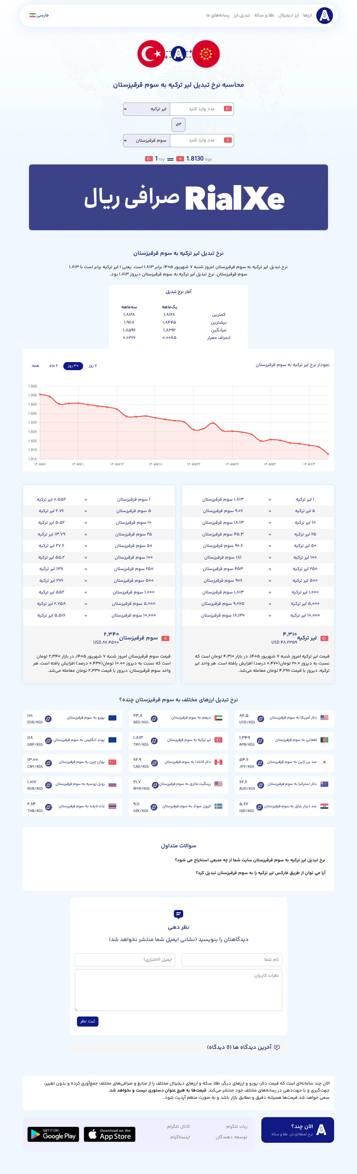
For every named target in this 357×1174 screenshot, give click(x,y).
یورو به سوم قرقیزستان (86, 717)
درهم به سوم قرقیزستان (191, 717)
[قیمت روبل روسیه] (112, 784)
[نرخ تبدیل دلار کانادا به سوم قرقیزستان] (154, 763)
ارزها (307, 15)
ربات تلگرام (236, 1126)
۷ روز (93, 366)
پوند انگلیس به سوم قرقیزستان (79, 740)
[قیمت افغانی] (324, 740)
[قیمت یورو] (112, 718)
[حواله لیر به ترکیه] (178, 197)
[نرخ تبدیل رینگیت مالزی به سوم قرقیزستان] (155, 785)
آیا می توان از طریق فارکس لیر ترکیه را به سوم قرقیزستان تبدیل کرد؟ (260, 873)
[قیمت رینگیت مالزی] (218, 784)
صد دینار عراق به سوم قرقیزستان (290, 806)
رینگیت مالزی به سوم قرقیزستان (185, 784)
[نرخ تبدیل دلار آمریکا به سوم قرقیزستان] (260, 719)
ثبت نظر (87, 1021)
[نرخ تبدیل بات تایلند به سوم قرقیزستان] (48, 807)
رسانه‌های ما (218, 15)
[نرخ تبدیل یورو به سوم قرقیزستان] (48, 719)
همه (35, 366)
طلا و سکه (264, 15)
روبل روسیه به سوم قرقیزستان (80, 784)
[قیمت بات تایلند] (112, 806)
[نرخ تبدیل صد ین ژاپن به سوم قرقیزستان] (260, 763)
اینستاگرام (180, 1137)
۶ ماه (53, 366)
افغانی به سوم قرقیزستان (296, 740)
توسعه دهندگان (231, 1137)
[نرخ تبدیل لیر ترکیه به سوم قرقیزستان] (154, 741)
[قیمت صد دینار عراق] (324, 806)
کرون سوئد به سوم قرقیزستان (186, 806)
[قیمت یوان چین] (112, 762)
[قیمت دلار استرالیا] (324, 784)
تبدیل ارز (242, 15)
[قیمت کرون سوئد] (218, 806)
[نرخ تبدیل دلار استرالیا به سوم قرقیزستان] (260, 785)
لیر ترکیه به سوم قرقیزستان (189, 740)
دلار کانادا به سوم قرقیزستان (188, 762)
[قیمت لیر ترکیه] (218, 740)
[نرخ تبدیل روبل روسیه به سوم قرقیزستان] (48, 785)
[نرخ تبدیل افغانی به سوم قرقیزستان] (260, 741)
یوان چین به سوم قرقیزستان (82, 762)
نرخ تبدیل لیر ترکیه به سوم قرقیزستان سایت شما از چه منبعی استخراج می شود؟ (250, 860)
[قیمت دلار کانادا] (218, 762)
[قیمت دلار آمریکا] (324, 718)
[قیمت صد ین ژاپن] (324, 762)
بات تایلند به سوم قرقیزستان (82, 806)
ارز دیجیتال (288, 15)
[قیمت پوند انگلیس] (112, 740)
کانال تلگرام (178, 1126)
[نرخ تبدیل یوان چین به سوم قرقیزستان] (48, 763)
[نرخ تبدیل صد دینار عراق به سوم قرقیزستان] (259, 807)
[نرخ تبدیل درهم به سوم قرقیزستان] (154, 719)
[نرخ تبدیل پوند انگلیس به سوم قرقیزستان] (48, 741)
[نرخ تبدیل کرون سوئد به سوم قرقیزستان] (154, 807)
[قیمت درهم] (218, 718)
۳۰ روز (73, 366)
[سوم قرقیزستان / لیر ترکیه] (178, 124)
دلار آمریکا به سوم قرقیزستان (293, 717)
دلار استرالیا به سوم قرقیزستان (292, 784)
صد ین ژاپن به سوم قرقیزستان (292, 762)
